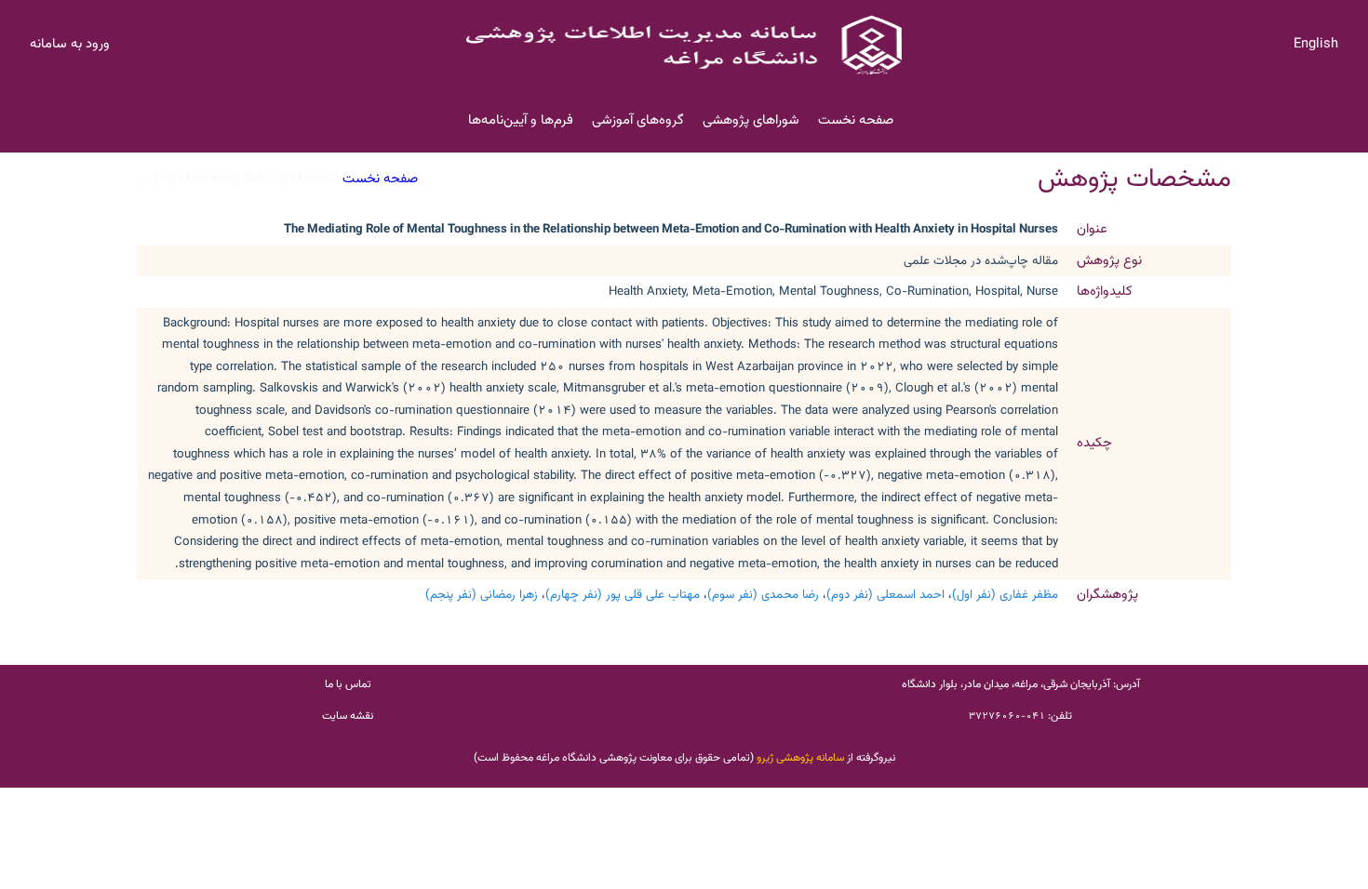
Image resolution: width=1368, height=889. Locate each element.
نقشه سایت (347, 716)
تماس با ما (348, 684)
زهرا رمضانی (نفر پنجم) (481, 594)
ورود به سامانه (70, 44)
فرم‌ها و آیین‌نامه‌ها (520, 120)
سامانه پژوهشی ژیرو (800, 758)
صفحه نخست (855, 120)
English (1316, 44)
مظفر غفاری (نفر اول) (1005, 594)
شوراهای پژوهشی (751, 120)
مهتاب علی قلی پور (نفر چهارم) (622, 594)
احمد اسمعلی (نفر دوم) (885, 594)
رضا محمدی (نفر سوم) (763, 594)
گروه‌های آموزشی (638, 120)
